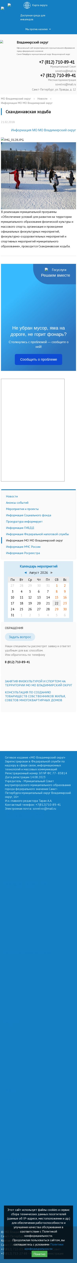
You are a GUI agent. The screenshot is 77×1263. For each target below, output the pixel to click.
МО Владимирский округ (16, 98)
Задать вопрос (20, 637)
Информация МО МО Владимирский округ (27, 103)
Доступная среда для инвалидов (32, 17)
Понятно (39, 1254)
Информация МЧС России (23, 547)
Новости (42, 98)
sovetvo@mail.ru (65, 71)
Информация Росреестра (23, 553)
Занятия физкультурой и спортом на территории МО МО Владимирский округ (38, 683)
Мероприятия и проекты (22, 509)
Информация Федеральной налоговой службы (37, 534)
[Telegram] (11, 4)
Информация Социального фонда (28, 515)
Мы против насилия (36, 29)
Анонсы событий (17, 502)
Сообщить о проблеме (38, 359)
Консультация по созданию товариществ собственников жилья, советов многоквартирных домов (35, 696)
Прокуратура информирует (24, 521)
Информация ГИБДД (20, 528)
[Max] (4, 10)
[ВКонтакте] (3, 4)
